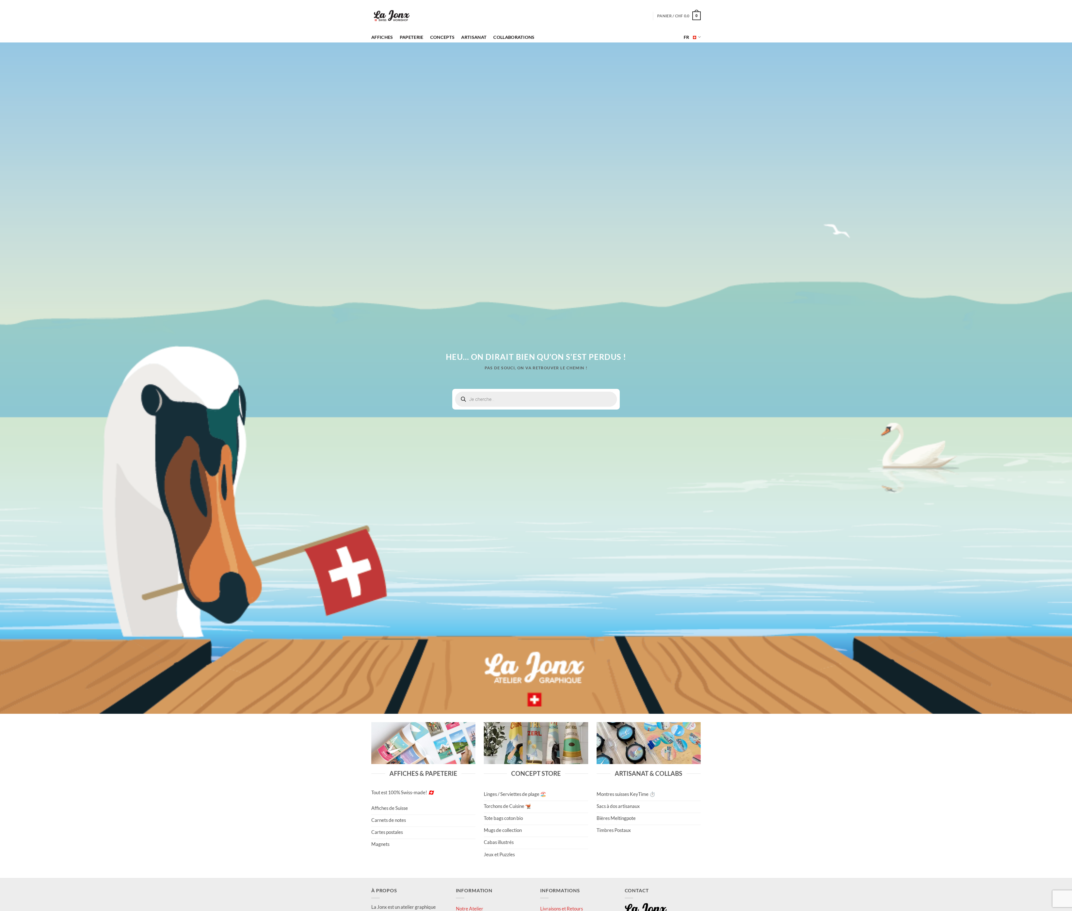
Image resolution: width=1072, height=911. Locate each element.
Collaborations (513, 37)
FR (686, 37)
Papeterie (411, 37)
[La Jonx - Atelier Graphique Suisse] (391, 16)
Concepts (442, 37)
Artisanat (474, 37)
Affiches (382, 37)
